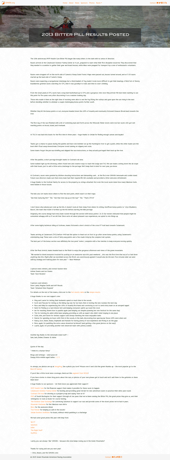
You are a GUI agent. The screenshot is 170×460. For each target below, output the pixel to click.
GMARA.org (10, 2)
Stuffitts (34, 433)
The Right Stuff (36, 430)
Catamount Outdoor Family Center (43, 391)
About (71, 3)
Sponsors (84, 3)
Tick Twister (35, 410)
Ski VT (33, 422)
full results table (77, 292)
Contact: (153, 3)
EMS (32, 396)
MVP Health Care (37, 388)
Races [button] (98, 3)
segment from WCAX (80, 373)
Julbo (33, 427)
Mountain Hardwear (38, 404)
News (77, 3)
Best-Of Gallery (36, 369)
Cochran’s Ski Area (37, 393)
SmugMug (58, 366)
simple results (95, 292)
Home (65, 3)
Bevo (33, 407)
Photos (92, 3)
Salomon (34, 425)
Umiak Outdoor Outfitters (40, 412)
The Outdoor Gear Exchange (41, 401)
